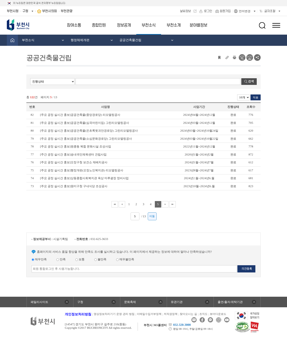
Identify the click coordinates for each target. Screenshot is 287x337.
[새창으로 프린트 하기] (234, 57)
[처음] (114, 204)
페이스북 (202, 320)
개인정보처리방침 (78, 314)
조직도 (203, 314)
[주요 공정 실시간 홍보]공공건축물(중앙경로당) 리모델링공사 (80, 114)
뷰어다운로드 (218, 314)
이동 (152, 216)
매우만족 (40, 259)
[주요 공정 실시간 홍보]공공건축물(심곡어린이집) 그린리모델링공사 (84, 122)
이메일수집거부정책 (149, 314)
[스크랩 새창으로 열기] (219, 57)
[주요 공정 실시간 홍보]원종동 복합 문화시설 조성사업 (75, 146)
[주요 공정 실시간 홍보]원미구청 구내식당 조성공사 (73, 186)
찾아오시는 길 (188, 314)
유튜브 (226, 320)
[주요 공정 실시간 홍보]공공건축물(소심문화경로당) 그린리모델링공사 (86, 138)
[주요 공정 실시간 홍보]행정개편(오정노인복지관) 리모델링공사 (81, 170)
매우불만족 (126, 259)
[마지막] (172, 204)
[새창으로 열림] (247, 315)
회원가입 (225, 11)
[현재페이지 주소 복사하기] (227, 57)
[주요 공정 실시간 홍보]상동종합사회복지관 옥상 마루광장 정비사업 (84, 178)
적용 (255, 97)
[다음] (165, 204)
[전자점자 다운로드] (249, 57)
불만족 (101, 259)
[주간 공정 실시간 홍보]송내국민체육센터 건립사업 (73, 154)
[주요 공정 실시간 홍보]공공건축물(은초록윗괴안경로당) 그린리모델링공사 (89, 130)
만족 (62, 259)
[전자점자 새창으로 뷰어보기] (242, 57)
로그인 (208, 11)
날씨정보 (185, 11)
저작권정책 (170, 314)
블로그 (194, 320)
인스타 (218, 320)
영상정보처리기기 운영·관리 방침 (114, 314)
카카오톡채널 (210, 320)
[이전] (122, 204)
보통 (81, 259)
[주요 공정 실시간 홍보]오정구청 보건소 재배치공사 (73, 162)
